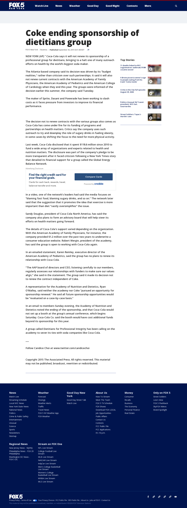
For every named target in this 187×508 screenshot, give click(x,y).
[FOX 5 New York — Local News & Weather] (18, 6)
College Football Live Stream (47, 452)
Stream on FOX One (50, 444)
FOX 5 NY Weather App (48, 413)
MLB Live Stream (45, 457)
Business (43, 50)
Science (12, 426)
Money (129, 392)
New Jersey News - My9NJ (20, 448)
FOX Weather (44, 416)
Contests (100, 423)
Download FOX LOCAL (106, 409)
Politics (12, 413)
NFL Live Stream (45, 448)
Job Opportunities (103, 413)
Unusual (12, 423)
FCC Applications (103, 429)
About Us (101, 392)
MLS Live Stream (45, 481)
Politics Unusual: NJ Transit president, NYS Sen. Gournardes (132, 104)
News (12, 392)
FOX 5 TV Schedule (104, 403)
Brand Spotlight (160, 409)
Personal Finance (132, 409)
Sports (12, 429)
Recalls (128, 400)
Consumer (129, 396)
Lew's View (158, 400)
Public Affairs (101, 416)
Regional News (18, 444)
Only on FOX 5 (161, 392)
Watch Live (14, 396)
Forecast (42, 396)
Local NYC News (16, 403)
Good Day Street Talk (76, 400)
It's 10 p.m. (100, 433)
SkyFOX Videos (159, 406)
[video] (154, 68)
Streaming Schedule (18, 400)
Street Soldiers (159, 396)
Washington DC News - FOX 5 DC (19, 458)
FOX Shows (101, 406)
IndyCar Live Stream (47, 463)
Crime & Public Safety (18, 416)
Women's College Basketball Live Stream (48, 473)
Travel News (43, 409)
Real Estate (130, 413)
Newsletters (14, 433)
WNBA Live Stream (46, 478)
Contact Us (101, 419)
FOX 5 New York (32, 50)
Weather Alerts (44, 403)
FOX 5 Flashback (160, 403)
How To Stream (103, 396)
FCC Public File (102, 426)
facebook (148, 497)
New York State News (19, 406)
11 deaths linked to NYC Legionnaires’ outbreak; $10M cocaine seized (133, 67)
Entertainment (15, 419)
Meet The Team (103, 400)
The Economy (131, 406)
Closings (41, 400)
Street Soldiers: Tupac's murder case (130, 115)
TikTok (159, 497)
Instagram (154, 497)
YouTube (164, 497)
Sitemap (12, 436)
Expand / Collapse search (176, 6)
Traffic (41, 406)
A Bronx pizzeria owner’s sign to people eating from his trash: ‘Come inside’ (133, 79)
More (148, 5)
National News (15, 409)
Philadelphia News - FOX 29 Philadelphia (21, 452)
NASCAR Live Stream (47, 460)
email (175, 497)
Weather (43, 392)
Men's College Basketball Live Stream (49, 468)
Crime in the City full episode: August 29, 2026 (133, 91)
